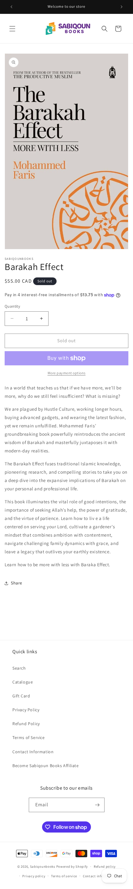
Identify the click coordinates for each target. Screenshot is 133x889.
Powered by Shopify (72, 866)
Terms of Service (28, 737)
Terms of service (64, 876)
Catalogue (22, 682)
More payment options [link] (67, 373)
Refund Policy (26, 723)
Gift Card (21, 696)
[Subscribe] (97, 805)
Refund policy (105, 866)
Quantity (12, 306)
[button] (12, 28)
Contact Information (33, 751)
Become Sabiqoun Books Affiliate (45, 765)
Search (19, 668)
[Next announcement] (121, 7)
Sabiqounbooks (42, 866)
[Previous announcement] (11, 7)
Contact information (99, 876)
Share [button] (16, 583)
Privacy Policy (25, 709)
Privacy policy (33, 876)
